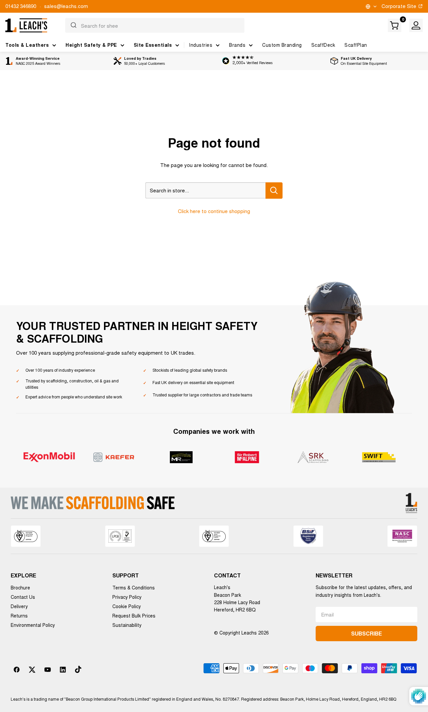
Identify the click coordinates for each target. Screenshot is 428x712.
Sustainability (126, 624)
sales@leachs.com (66, 5)
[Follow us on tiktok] (78, 669)
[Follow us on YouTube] (47, 669)
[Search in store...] (274, 190)
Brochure (20, 587)
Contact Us (23, 596)
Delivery (19, 606)
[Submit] (73, 25)
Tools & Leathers (27, 44)
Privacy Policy (126, 596)
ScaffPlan (355, 44)
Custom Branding (282, 44)
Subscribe (366, 633)
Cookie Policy (126, 606)
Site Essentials (153, 44)
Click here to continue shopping (214, 210)
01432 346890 (20, 5)
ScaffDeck (323, 44)
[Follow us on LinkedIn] (63, 669)
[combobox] (155, 25)
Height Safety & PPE (91, 44)
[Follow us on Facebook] (16, 669)
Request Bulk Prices (133, 615)
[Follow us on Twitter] (32, 669)
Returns (19, 615)
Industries (200, 44)
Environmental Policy (33, 624)
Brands (237, 44)
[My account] (416, 25)
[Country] (370, 6)
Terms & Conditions (133, 587)
